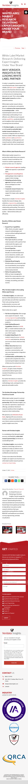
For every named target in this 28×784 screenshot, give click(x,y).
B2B (21, 326)
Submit (6, 617)
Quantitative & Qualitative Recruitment (14, 596)
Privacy (9, 775)
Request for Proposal (9, 613)
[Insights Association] (14, 698)
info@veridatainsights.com (11, 683)
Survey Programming (9, 603)
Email (5, 643)
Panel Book (6, 609)
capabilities (10, 119)
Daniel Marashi (19, 489)
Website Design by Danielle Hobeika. (14, 778)
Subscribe (14, 662)
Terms (12, 777)
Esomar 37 (6, 611)
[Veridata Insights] (11, 629)
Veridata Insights (20, 199)
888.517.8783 (8, 676)
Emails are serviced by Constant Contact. (13, 657)
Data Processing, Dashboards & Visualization (11, 606)
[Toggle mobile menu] (25, 4)
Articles (12, 470)
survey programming (11, 318)
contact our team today (9, 463)
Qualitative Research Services (11, 598)
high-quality (13, 87)
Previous (17, 48)
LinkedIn (7, 686)
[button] (26, 12)
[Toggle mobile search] (22, 4)
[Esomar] (14, 723)
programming (12, 203)
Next (23, 48)
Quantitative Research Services (12, 601)
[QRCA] (14, 747)
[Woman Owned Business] (14, 734)
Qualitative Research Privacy (18, 775)
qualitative (8, 138)
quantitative (17, 138)
